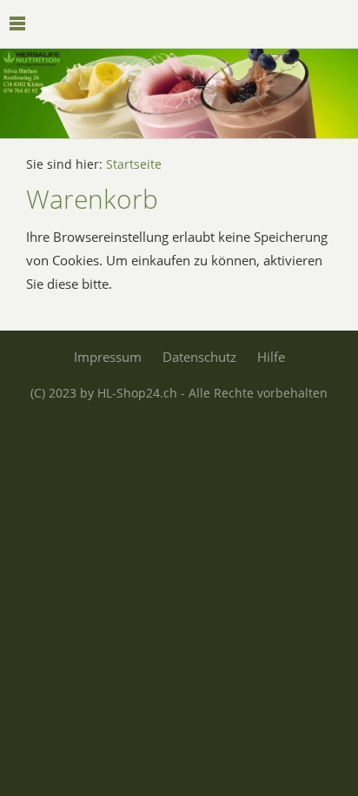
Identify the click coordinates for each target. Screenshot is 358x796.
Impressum (108, 356)
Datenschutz (199, 356)
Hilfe (271, 356)
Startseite (134, 164)
